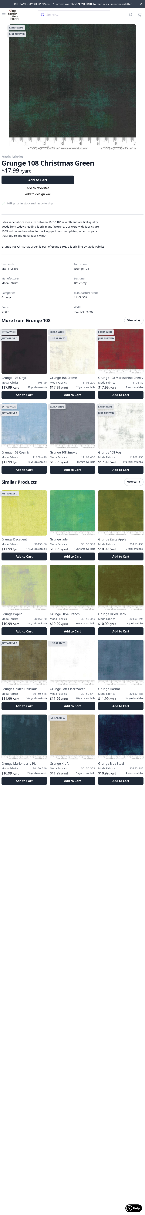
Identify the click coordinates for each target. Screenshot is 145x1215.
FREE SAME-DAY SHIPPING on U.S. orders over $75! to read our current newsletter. (72, 4)
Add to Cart (37, 180)
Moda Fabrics (12, 156)
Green (5, 311)
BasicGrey (80, 283)
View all (133, 320)
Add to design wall (38, 194)
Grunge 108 (81, 268)
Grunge (6, 297)
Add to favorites (37, 188)
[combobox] (74, 15)
